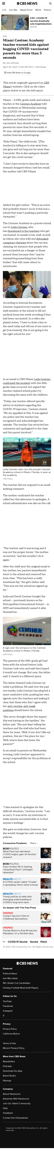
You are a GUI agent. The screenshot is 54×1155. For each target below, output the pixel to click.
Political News (10, 973)
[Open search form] (50, 3)
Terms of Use (9, 1043)
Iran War (13, 10)
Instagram (8, 1011)
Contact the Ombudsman (15, 1118)
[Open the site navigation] (9, 3)
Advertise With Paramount (16, 1099)
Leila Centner (19, 227)
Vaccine (34, 941)
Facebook (8, 1006)
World (38, 10)
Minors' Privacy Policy (13, 1048)
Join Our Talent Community (16, 1103)
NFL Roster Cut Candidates (16, 983)
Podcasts (7, 1066)
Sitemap (7, 1080)
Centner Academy (30, 104)
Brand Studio (9, 1076)
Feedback (8, 1113)
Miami (43, 941)
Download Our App (12, 1071)
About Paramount (11, 1094)
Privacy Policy (10, 1029)
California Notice (11, 1034)
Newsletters (9, 1061)
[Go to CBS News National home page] (27, 3)
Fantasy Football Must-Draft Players (20, 988)
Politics (47, 10)
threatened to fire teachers (23, 231)
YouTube (7, 1001)
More (33, 843)
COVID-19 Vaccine (18, 941)
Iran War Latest (10, 978)
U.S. (4, 10)
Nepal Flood (26, 10)
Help (5, 1108)
